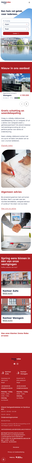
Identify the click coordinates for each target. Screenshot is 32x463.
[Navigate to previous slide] (22, 104)
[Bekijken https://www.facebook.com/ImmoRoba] (14, 364)
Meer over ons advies (8, 208)
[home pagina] (6, 2)
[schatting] (3, 459)
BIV (2, 433)
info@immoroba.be (6, 388)
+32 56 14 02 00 (21, 386)
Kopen (7, 24)
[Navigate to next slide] (26, 104)
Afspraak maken (7, 145)
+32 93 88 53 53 (5, 386)
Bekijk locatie (8, 293)
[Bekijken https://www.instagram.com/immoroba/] (17, 364)
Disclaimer (16, 447)
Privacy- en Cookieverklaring (16, 452)
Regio (7, 29)
